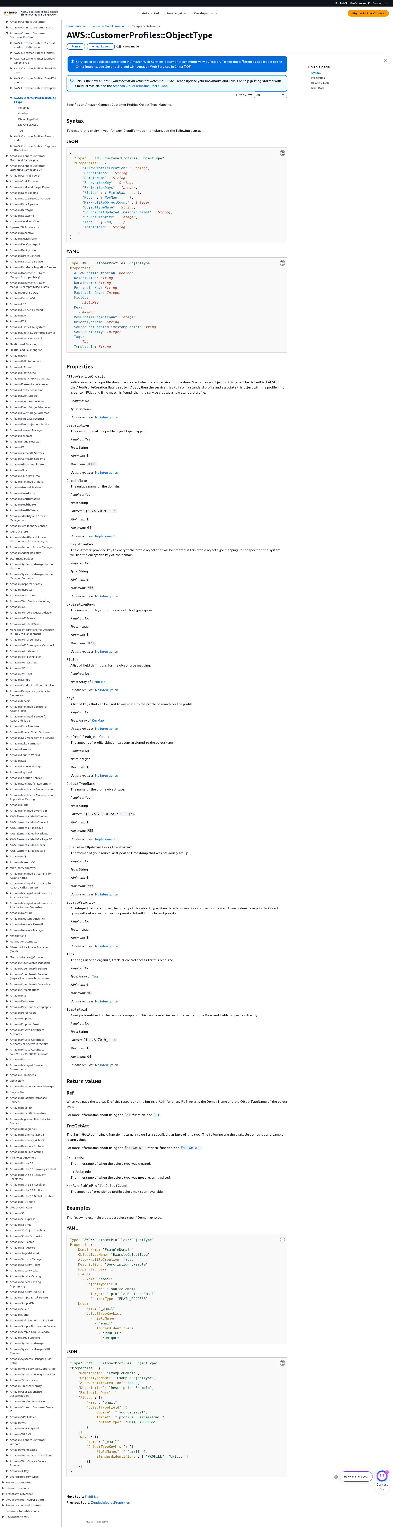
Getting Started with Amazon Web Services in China (144, 66)
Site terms (102, 1521)
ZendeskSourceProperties (110, 1502)
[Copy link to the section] (63, 121)
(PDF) (188, 66)
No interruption (106, 417)
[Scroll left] (138, 13)
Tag (108, 222)
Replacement (105, 536)
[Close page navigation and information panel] (385, 60)
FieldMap (117, 193)
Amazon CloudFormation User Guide (140, 86)
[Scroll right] (220, 13)
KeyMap (111, 197)
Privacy (89, 1521)
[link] (146, 26)
